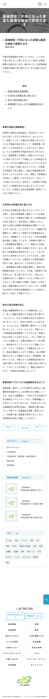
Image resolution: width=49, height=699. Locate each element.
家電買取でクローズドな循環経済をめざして (26, 106)
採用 (31, 540)
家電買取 (10, 465)
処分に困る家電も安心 (18, 99)
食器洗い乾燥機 (25, 546)
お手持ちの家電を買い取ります (22, 95)
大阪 (34, 546)
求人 (37, 540)
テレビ (17, 557)
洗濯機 (16, 551)
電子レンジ (31, 551)
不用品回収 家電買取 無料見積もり (22, 456)
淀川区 (14, 546)
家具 (22, 551)
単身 (16, 540)
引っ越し (9, 540)
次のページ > (40, 427)
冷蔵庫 (8, 551)
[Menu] (45, 4)
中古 (39, 551)
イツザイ (24, 540)
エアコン (9, 557)
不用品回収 (11, 451)
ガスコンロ (26, 557)
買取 (7, 546)
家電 (40, 546)
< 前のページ (9, 427)
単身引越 (10, 460)
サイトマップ (37, 665)
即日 (7, 562)
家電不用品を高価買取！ (19, 91)
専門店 (35, 557)
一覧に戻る (24, 428)
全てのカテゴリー (14, 447)
